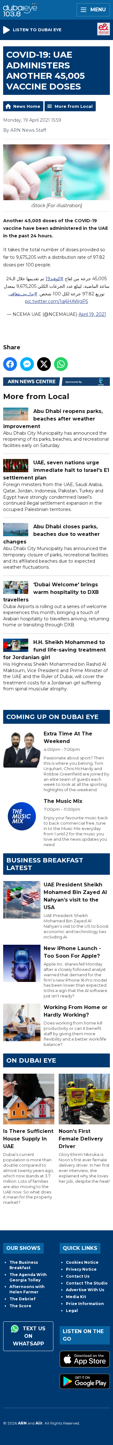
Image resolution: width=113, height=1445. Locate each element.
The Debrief (22, 1299)
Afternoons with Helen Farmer (27, 1289)
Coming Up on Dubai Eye (52, 717)
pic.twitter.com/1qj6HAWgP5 (56, 301)
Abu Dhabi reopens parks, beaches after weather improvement (53, 418)
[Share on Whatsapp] (61, 364)
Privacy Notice (81, 1269)
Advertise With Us (85, 1289)
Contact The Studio (87, 1283)
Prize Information (85, 1303)
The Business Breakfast (23, 1265)
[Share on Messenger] (27, 364)
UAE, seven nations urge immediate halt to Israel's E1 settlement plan (56, 470)
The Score (20, 1305)
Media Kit (76, 1296)
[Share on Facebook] (10, 364)
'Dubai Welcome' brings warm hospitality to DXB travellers (51, 592)
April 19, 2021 (92, 314)
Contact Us (77, 1276)
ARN (22, 1423)
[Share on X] (44, 364)
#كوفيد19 (54, 278)
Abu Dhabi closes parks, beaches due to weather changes (51, 534)
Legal (72, 1310)
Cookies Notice (82, 1262)
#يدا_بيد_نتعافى (22, 294)
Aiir (39, 1423)
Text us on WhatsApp (29, 1336)
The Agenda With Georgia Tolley (28, 1277)
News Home (26, 106)
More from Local (74, 106)
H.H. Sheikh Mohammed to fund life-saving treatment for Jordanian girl (54, 649)
